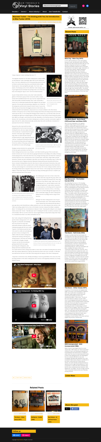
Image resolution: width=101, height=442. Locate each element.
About (45, 12)
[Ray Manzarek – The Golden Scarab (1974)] (76, 166)
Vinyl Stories (20, 439)
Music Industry (34, 12)
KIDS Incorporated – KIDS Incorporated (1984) (73, 345)
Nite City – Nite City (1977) (74, 58)
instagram (26, 435)
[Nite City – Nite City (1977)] (76, 46)
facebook (76, 408)
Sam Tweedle (43, 22)
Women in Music (27, 377)
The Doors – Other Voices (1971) (76, 288)
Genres (23, 12)
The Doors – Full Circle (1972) (75, 233)
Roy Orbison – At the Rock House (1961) (52, 419)
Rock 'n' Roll (19, 377)
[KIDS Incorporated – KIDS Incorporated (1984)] (76, 331)
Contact (65, 12)
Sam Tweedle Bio (54, 12)
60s (13, 377)
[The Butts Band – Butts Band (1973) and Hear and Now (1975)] (76, 106)
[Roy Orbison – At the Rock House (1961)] (54, 400)
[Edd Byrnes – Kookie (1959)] (37, 400)
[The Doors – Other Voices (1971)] (20, 400)
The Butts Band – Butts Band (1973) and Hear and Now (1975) (76, 120)
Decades (15, 12)
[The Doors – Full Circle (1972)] (76, 220)
